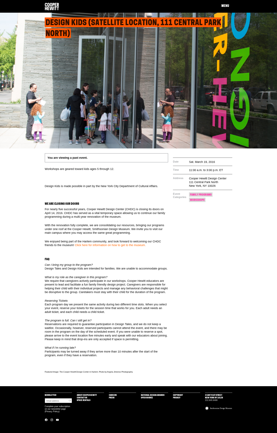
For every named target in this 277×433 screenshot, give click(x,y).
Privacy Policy (52, 411)
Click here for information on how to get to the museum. (110, 245)
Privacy (176, 398)
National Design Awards (152, 395)
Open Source (147, 398)
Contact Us (82, 398)
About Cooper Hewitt (87, 395)
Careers (113, 395)
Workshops (197, 200)
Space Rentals (83, 400)
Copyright (178, 395)
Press (111, 398)
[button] (226, 6)
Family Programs (201, 194)
